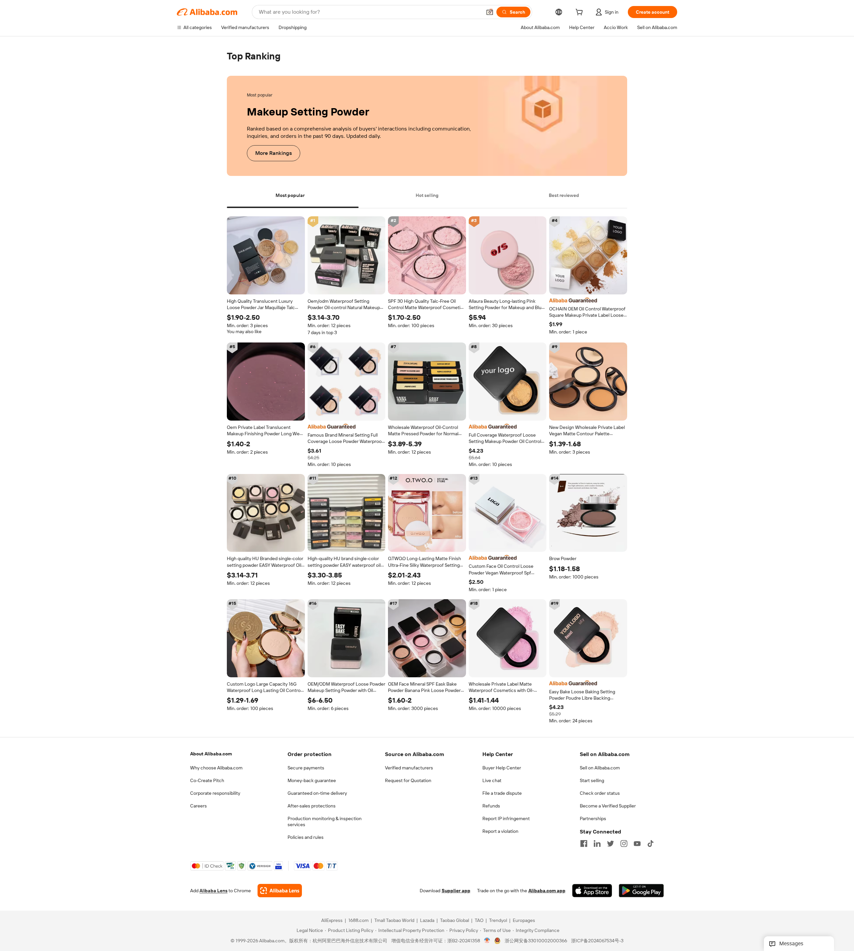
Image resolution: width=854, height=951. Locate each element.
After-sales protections (312, 805)
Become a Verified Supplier (608, 805)
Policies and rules (306, 837)
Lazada (427, 920)
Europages (524, 920)
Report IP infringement (506, 818)
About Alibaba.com (211, 753)
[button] (490, 12)
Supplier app (456, 891)
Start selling (592, 780)
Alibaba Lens (213, 891)
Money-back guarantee (312, 780)
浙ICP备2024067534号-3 (597, 941)
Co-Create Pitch (207, 780)
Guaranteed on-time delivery (317, 793)
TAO (479, 920)
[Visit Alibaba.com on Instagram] (624, 844)
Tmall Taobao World (394, 920)
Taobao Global (454, 920)
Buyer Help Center (501, 767)
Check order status (600, 793)
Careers (198, 805)
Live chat (491, 780)
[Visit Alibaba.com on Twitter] (610, 844)
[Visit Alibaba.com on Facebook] (584, 844)
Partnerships (593, 818)
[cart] (580, 13)
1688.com (358, 920)
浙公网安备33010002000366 (536, 941)
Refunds (491, 805)
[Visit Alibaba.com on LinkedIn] (597, 844)
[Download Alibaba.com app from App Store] (592, 891)
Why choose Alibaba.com (216, 767)
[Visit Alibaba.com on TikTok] (651, 844)
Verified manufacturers (409, 767)
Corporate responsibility (215, 793)
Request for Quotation (408, 780)
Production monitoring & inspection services (325, 821)
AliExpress (332, 920)
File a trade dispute (502, 793)
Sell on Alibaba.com (600, 767)
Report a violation (500, 831)
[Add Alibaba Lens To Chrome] (280, 891)
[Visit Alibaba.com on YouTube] (637, 844)
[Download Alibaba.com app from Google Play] (641, 891)
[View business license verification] (487, 941)
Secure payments (306, 767)
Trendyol (498, 920)
